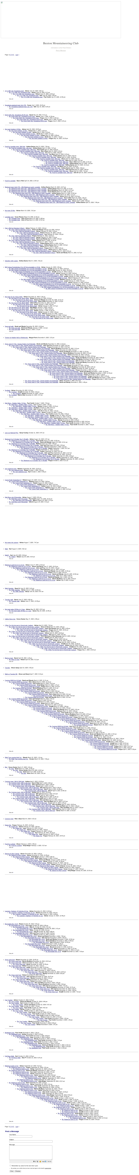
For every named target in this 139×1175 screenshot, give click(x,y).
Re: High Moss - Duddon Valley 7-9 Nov (21, 404)
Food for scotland (10, 844)
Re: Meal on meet (14, 659)
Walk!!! (7, 555)
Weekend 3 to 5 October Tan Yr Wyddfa (16, 439)
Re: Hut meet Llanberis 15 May (18, 131)
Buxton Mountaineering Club (61, 43)
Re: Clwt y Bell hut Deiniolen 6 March (20, 229)
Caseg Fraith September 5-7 (13, 480)
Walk (6, 549)
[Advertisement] (66, 72)
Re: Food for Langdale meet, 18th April (20, 148)
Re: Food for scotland (15, 845)
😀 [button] (40, 1161)
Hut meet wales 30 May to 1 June (15, 609)
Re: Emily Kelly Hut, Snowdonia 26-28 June (22, 116)
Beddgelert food (10, 1032)
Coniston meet (9, 819)
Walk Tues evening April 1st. (13, 757)
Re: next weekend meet (16, 470)
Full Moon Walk (9, 1056)
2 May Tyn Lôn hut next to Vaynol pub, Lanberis (19, 625)
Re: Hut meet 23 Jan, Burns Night (19, 298)
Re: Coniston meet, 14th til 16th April (20, 783)
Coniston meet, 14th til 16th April (14, 781)
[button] (34, 1162)
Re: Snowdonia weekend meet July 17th (21, 107)
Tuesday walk (9, 599)
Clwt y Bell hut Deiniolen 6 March (14, 228)
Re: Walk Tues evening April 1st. (18, 759)
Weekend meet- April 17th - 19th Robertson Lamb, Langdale (22, 187)
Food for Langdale (10, 181)
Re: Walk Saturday (14, 590)
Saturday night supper (11, 261)
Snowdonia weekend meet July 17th (15, 105)
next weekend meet (11, 469)
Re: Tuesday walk (14, 601)
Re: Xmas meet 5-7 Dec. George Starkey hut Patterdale (25, 345)
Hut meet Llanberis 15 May (13, 129)
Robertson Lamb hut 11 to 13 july (14, 565)
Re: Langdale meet (14, 218)
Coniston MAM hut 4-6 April (13, 680)
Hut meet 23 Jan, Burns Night (13, 297)
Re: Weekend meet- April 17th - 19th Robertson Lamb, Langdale (28, 188)
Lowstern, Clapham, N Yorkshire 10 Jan (16, 911)
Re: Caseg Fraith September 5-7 (18, 481)
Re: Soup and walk (14, 328)
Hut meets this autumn (11, 542)
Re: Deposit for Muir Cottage (17, 855)
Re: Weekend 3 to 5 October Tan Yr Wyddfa (22, 440)
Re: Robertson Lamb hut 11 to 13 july (20, 566)
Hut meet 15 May (10, 210)
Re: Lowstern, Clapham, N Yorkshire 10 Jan (22, 912)
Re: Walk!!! (12, 557)
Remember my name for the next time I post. (24, 1166)
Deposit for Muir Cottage (12, 853)
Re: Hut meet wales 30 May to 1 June (20, 611)
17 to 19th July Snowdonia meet (14, 91)
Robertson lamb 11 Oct (11, 1066)
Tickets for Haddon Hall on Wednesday (16, 337)
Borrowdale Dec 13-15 (11, 924)
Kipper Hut (8, 825)
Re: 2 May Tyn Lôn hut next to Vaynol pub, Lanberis (24, 627)
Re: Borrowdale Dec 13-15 (16, 925)
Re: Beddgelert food (15, 1034)
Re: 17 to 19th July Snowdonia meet (19, 92)
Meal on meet (9, 658)
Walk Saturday (9, 588)
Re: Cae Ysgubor (14, 1001)
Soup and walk (9, 326)
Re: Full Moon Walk (15, 1057)
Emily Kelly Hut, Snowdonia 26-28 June (16, 115)
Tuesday (7, 668)
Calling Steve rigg (10, 619)
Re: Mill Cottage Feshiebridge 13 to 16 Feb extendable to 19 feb (28, 268)
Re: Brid (11, 769)
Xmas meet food (10, 959)
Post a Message (61, 50)
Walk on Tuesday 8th (11, 674)
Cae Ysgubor (9, 1000)
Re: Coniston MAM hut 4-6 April (18, 682)
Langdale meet (9, 217)
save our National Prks (11, 433)
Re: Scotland (13, 392)
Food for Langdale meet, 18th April (15, 146)
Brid (6, 767)
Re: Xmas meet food (15, 961)
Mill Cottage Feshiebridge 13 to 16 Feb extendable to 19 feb (22, 267)
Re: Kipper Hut (13, 826)
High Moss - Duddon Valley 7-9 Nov (15, 403)
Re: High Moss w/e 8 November (18, 499)
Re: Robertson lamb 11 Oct (17, 1067)
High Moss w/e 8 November (13, 497)
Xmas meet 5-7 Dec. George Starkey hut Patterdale (20, 344)
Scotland (7, 390)
